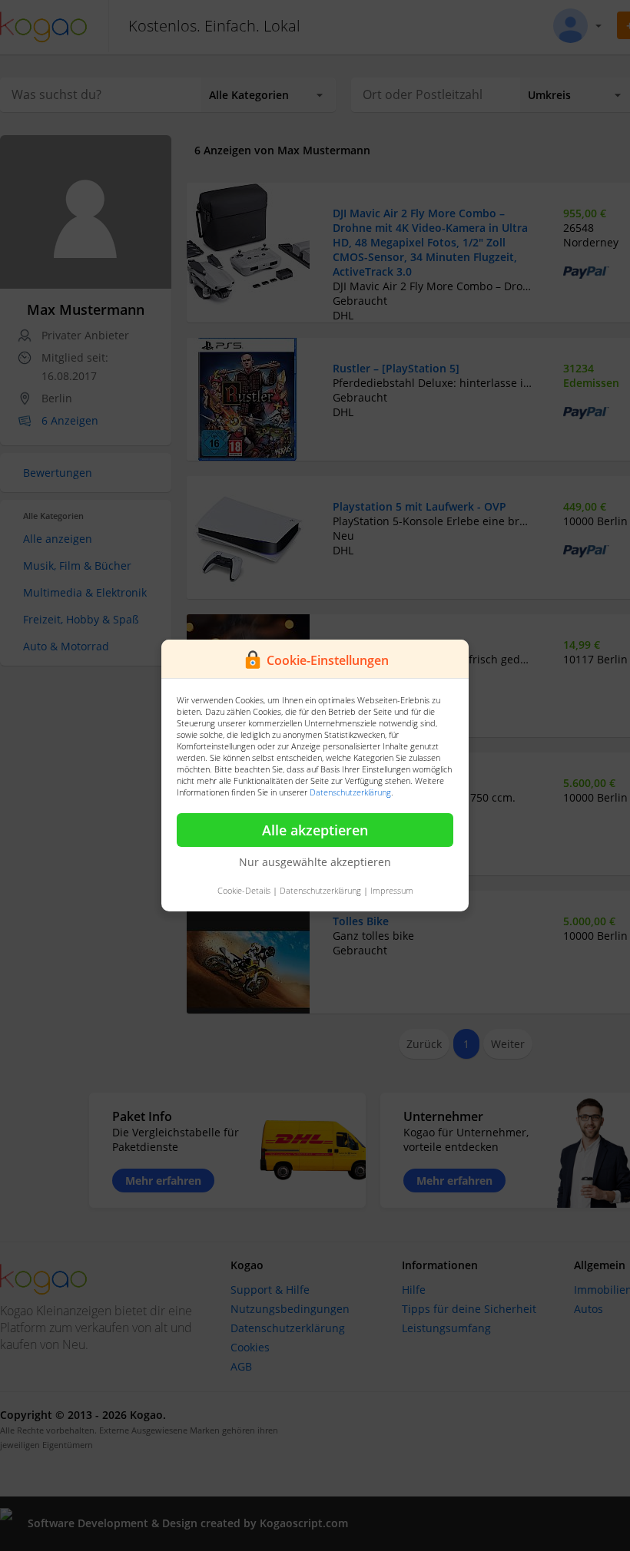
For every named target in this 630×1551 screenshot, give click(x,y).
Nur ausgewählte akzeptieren (315, 862)
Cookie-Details (243, 890)
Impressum (391, 890)
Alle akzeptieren (315, 830)
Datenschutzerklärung (350, 792)
